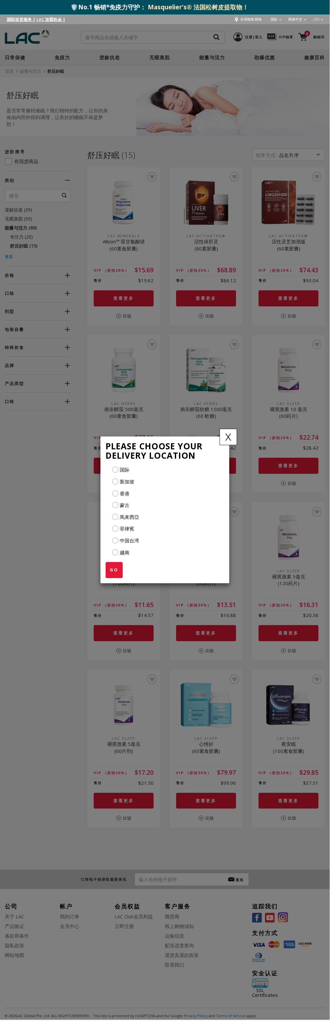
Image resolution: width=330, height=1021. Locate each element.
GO (114, 570)
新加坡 (127, 481)
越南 (124, 552)
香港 (124, 493)
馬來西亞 (129, 517)
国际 (124, 469)
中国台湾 (129, 540)
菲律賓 (127, 528)
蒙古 (124, 505)
